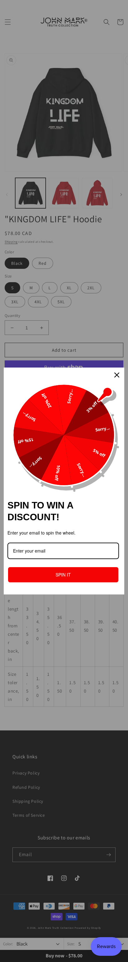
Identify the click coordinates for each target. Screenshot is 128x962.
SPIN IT (63, 574)
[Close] (116, 375)
